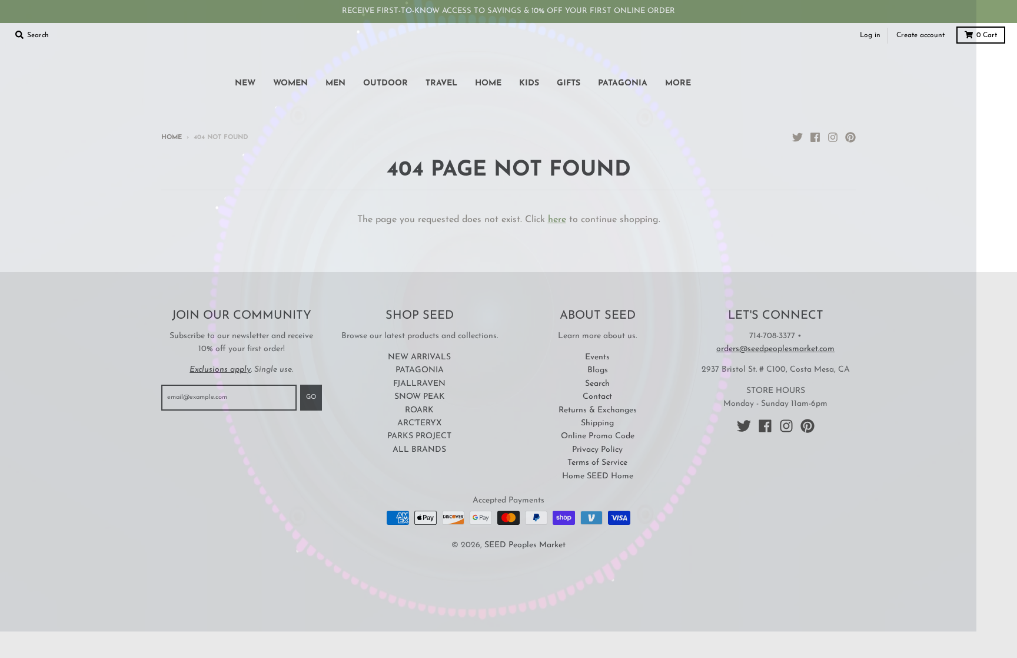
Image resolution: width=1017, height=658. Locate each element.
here (557, 219)
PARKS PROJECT (419, 436)
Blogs (597, 370)
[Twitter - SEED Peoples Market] (797, 137)
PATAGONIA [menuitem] (622, 83)
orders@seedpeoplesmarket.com (775, 349)
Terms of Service (597, 462)
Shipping (597, 423)
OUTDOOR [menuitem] (385, 83)
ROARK (419, 410)
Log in (870, 35)
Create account (920, 35)
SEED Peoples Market (525, 545)
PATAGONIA (420, 370)
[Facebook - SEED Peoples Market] (815, 137)
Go (311, 397)
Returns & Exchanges (598, 410)
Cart (986, 35)
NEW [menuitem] (245, 83)
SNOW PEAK (419, 396)
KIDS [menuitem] (529, 83)
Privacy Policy (597, 449)
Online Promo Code (597, 436)
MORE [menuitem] (678, 83)
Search (597, 383)
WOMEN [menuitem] (290, 83)
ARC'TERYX (419, 423)
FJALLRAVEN (419, 383)
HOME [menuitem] (488, 83)
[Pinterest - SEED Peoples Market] (850, 137)
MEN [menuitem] (335, 83)
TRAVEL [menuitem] (441, 83)
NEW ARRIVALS (419, 357)
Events (597, 357)
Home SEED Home (597, 476)
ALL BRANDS (419, 449)
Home (171, 137)
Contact (597, 396)
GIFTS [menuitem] (568, 83)
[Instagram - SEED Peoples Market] (832, 137)
